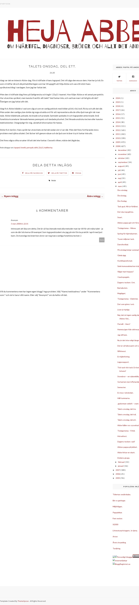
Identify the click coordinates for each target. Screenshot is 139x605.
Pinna (78, 173)
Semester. (121, 387)
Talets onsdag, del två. (126, 414)
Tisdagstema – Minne (126, 228)
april (120, 182)
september (123, 162)
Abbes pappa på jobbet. (127, 447)
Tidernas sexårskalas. (122, 494)
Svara (102, 240)
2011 (118, 134)
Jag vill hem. (122, 335)
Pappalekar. (117, 512)
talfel (36, 148)
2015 (118, 118)
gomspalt (29, 148)
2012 (118, 130)
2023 (118, 102)
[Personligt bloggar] (124, 557)
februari (121, 462)
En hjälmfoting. (123, 356)
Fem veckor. (118, 518)
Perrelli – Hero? (123, 324)
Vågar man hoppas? (125, 271)
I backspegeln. (123, 277)
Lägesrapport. (123, 362)
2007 (118, 470)
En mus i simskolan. (125, 393)
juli (119, 170)
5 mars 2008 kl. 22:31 (19, 224)
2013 (118, 126)
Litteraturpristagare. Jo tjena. (125, 530)
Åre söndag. (122, 190)
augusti (121, 166)
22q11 (41, 148)
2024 (118, 98)
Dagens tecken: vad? (126, 441)
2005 (118, 478)
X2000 (115, 524)
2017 (118, 110)
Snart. (119, 217)
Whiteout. (121, 351)
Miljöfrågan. (117, 506)
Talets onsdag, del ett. (126, 420)
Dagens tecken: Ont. (126, 282)
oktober (121, 158)
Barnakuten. (122, 288)
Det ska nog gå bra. (125, 212)
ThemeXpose (23, 601)
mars (120, 186)
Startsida (5, 4)
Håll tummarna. (123, 398)
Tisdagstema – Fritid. (126, 431)
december (122, 150)
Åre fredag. (122, 201)
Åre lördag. (122, 195)
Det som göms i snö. (125, 304)
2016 (118, 114)
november (122, 154)
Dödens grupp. (123, 458)
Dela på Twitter (59, 173)
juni (119, 174)
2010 (118, 138)
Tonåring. (117, 548)
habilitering (48, 148)
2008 (118, 146)
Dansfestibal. (123, 244)
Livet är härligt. (123, 309)
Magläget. (121, 293)
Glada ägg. (121, 255)
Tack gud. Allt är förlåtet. (127, 206)
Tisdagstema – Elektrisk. (127, 299)
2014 (118, 122)
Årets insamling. (119, 542)
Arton (115, 536)
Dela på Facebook (34, 173)
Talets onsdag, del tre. (126, 409)
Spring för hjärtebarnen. (127, 233)
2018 (118, 106)
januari (121, 466)
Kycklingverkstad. (124, 261)
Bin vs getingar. (119, 500)
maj (119, 178)
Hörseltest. (122, 436)
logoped (17, 148)
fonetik (23, 148)
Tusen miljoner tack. (125, 239)
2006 (118, 474)
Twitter (119, 81)
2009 (118, 142)
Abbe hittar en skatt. (126, 452)
